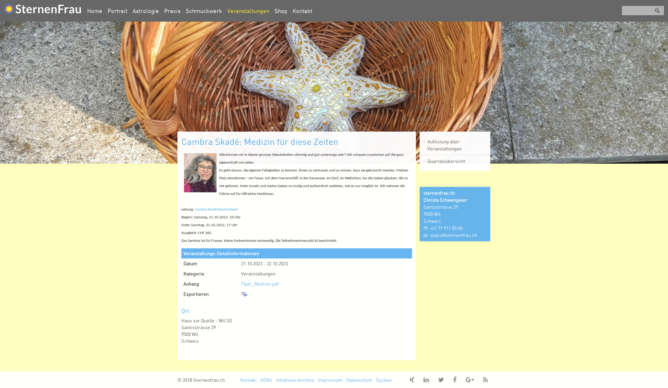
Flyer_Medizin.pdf (260, 284)
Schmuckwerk (204, 10)
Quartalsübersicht (446, 161)
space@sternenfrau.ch (453, 235)
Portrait (117, 10)
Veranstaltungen (248, 10)
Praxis (172, 10)
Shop (281, 10)
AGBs (266, 380)
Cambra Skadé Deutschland (216, 210)
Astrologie (146, 10)
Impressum (330, 380)
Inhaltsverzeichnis (295, 380)
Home (94, 10)
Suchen (384, 380)
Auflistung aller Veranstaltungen (444, 145)
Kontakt (302, 10)
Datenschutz (359, 380)
